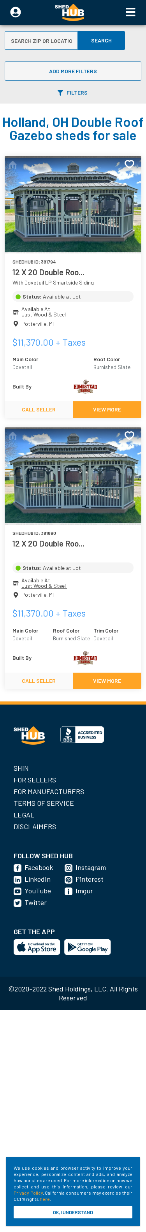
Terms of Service (44, 803)
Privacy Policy (28, 1192)
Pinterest (90, 879)
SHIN (21, 768)
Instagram (91, 867)
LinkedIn (38, 879)
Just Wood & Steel (44, 314)
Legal (24, 814)
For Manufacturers (49, 791)
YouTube (38, 890)
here (45, 1199)
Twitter (36, 902)
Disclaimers (35, 826)
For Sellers (35, 779)
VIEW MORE (107, 409)
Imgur (84, 890)
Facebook (39, 867)
